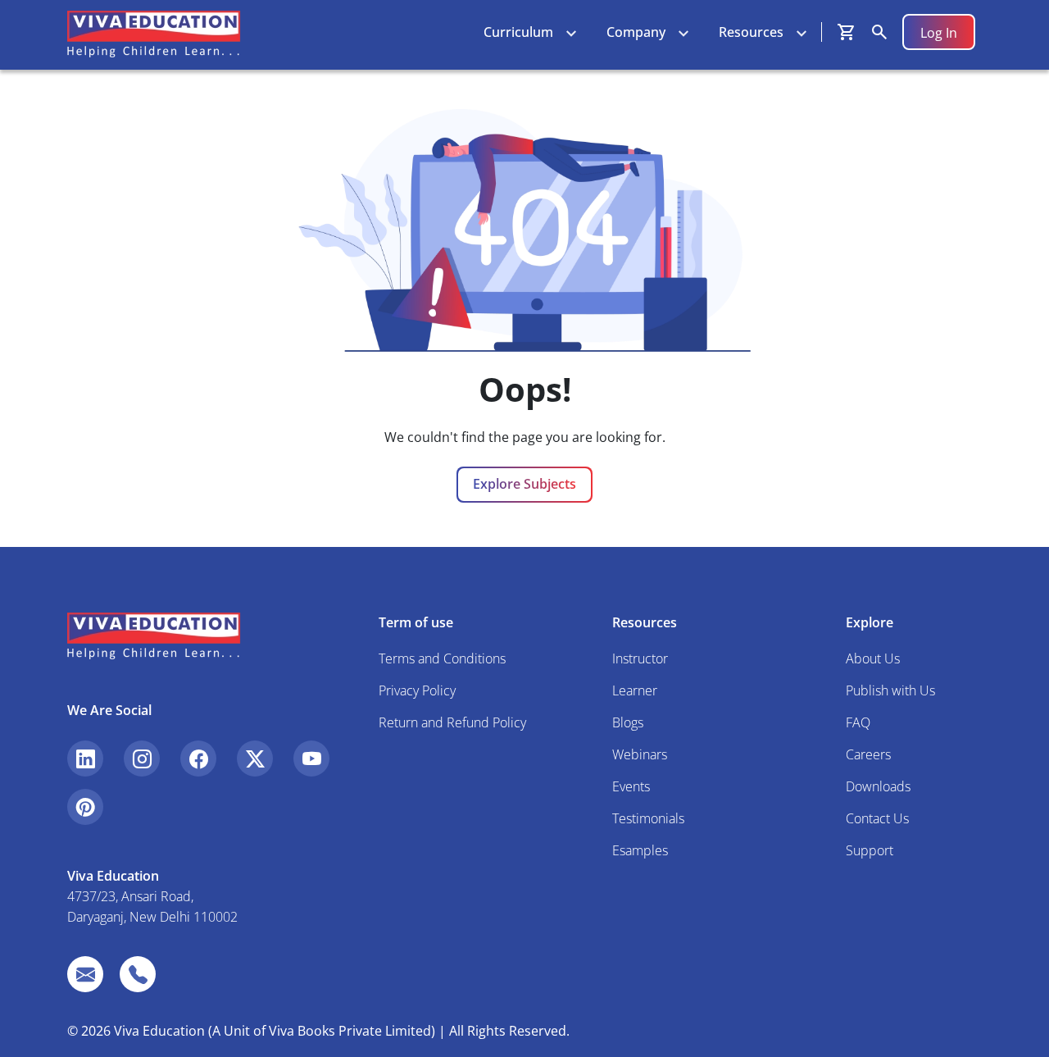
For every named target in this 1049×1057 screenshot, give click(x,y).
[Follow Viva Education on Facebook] (198, 758)
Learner (634, 690)
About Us (873, 658)
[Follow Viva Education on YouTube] (311, 758)
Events (631, 786)
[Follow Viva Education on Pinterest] (85, 807)
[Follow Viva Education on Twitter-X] (255, 758)
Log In (938, 33)
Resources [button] (751, 32)
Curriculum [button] (518, 32)
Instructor (640, 658)
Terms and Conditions (442, 658)
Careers (868, 754)
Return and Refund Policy (452, 722)
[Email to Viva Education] (85, 974)
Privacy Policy (417, 690)
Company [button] (635, 32)
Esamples (640, 850)
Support (869, 850)
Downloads (878, 786)
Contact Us (877, 818)
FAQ (858, 722)
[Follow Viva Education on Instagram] (142, 758)
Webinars (639, 754)
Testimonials (648, 818)
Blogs (627, 722)
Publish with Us (890, 690)
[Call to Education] (138, 974)
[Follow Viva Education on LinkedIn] (85, 758)
